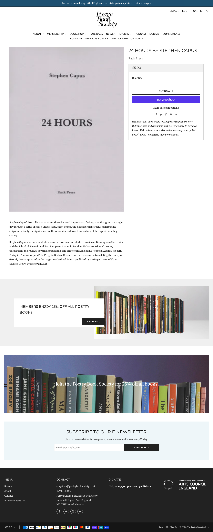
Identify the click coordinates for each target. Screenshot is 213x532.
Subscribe (140, 447)
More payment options (166, 107)
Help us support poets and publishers (130, 486)
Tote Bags (96, 34)
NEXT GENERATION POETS (127, 38)
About (37, 34)
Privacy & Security (14, 500)
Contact (8, 495)
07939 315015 (64, 490)
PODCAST (140, 34)
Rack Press (136, 58)
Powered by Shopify (168, 527)
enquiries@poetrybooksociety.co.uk (76, 486)
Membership (55, 34)
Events (124, 34)
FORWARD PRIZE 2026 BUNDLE (89, 38)
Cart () (198, 11)
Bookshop (77, 34)
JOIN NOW (92, 321)
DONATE (154, 34)
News (110, 34)
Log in (186, 11)
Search (8, 486)
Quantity (137, 77)
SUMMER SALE (172, 34)
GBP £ (173, 11)
